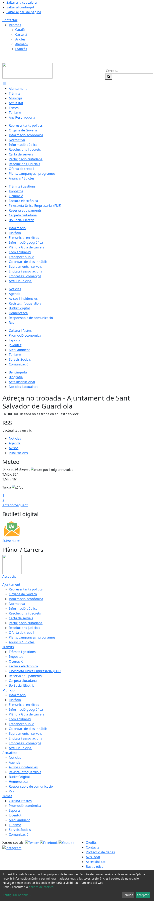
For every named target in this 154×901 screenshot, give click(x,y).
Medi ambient (19, 820)
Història (15, 700)
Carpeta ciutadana (23, 680)
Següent (21, 505)
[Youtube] (66, 842)
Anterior (8, 505)
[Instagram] (11, 847)
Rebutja (128, 895)
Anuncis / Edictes (21, 642)
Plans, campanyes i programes (32, 637)
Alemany (21, 44)
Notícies (15, 438)
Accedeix (9, 576)
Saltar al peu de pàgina (23, 12)
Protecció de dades (100, 852)
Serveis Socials (20, 829)
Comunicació (18, 834)
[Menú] (4, 84)
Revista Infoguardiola (25, 772)
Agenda (14, 443)
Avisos (13, 448)
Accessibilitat (95, 862)
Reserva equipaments (25, 676)
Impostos (16, 656)
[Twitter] (32, 842)
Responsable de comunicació (31, 786)
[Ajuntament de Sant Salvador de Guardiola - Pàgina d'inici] (27, 70)
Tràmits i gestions (22, 652)
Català (20, 29)
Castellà (21, 34)
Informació (17, 695)
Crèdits (91, 842)
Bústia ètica (94, 866)
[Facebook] (49, 842)
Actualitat (9, 753)
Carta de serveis (21, 618)
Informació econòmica (26, 599)
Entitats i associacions (25, 738)
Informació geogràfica (26, 709)
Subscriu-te (11, 541)
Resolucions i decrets (25, 613)
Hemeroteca (18, 781)
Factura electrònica (23, 666)
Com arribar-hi (20, 719)
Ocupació (16, 661)
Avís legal (93, 857)
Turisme (15, 825)
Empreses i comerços (25, 743)
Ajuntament (11, 584)
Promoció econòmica (25, 805)
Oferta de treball (21, 632)
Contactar (9, 20)
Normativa (17, 603)
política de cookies (41, 887)
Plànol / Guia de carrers (27, 714)
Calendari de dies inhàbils (28, 728)
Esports (14, 810)
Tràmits (8, 647)
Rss (11, 791)
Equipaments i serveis (25, 733)
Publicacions (18, 453)
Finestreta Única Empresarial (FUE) (35, 671)
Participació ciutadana (26, 623)
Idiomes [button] (15, 25)
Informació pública (23, 608)
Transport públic (21, 724)
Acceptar (143, 895)
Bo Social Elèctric (21, 685)
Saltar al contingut (20, 7)
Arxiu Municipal (20, 748)
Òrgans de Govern (23, 594)
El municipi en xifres (24, 704)
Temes (7, 796)
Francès (21, 49)
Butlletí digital (19, 777)
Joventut (15, 815)
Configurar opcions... (17, 895)
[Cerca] (108, 77)
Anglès (20, 39)
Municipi (8, 690)
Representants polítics (26, 589)
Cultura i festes (20, 801)
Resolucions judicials (24, 628)
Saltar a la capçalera (21, 2)
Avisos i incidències (23, 767)
